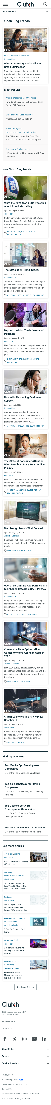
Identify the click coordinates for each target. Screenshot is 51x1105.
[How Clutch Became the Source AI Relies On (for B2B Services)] (25, 101)
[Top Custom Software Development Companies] (25, 811)
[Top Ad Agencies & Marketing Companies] (25, 789)
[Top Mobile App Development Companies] (25, 769)
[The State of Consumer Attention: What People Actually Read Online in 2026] (25, 464)
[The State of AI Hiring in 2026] (25, 269)
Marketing (8, 872)
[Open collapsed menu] (6, 4)
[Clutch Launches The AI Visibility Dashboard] (25, 716)
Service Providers (10, 1063)
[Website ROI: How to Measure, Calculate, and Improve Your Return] (25, 969)
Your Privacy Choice (10, 1079)
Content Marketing (16, 490)
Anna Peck (8, 214)
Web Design (12, 550)
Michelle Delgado (11, 925)
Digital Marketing (12, 115)
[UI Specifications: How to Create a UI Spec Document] (25, 152)
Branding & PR (13, 232)
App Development (15, 614)
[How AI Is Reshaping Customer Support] (25, 399)
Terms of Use (7, 1089)
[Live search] (45, 4)
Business (8, 897)
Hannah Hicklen (10, 59)
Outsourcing (25, 550)
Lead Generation (26, 115)
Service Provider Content (14, 876)
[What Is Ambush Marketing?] (25, 117)
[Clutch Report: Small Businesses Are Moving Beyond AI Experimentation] (25, 903)
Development (11, 149)
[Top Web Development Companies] (25, 830)
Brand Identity (14, 235)
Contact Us (7, 1028)
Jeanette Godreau (11, 536)
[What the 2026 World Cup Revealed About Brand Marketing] (25, 206)
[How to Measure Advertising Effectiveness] (25, 859)
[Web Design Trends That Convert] (25, 526)
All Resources (9, 11)
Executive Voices (29, 98)
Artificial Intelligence (12, 55)
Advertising (8, 854)
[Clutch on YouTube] (34, 1039)
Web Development (11, 962)
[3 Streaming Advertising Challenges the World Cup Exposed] (25, 946)
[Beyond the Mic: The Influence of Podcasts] (25, 333)
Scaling (17, 854)
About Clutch (8, 1049)
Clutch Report (26, 55)
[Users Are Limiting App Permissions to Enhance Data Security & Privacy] (25, 587)
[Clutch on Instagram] (24, 1039)
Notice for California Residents (14, 1084)
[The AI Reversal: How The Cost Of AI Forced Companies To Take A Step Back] (25, 134)
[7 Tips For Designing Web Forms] (25, 925)
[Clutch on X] (14, 1039)
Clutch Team (9, 727)
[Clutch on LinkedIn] (44, 1039)
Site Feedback (8, 1021)
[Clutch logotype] (25, 4)
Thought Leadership (14, 132)
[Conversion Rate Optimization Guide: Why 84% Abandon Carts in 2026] (25, 653)
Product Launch (23, 149)
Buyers (5, 1056)
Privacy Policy (7, 1075)
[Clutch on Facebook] (4, 1039)
